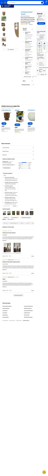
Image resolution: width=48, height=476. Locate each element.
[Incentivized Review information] (9, 253)
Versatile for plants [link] (9, 185)
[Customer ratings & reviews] (33, 159)
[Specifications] (33, 151)
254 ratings (31, 24)
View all (31, 209)
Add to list (42, 74)
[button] (15, 29)
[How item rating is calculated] (14, 164)
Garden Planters (27, 312)
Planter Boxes (5, 314)
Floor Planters (26, 314)
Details (44, 70)
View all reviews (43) (18, 295)
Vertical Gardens (5, 317)
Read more (4, 240)
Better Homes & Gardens (25, 16)
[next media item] (16, 28)
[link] (32, 213)
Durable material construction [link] (11, 182)
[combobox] (25, 2)
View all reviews (7, 167)
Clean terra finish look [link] (9, 177)
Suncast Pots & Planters (28, 306)
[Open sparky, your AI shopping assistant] (44, 472)
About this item (6, 143)
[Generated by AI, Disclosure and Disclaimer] (9, 205)
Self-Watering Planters (28, 317)
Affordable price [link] (8, 202)
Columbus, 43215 (40, 54)
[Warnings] (33, 155)
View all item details (27, 76)
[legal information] (43, 15)
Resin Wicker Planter (28, 308)
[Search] (42, 3)
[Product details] (33, 148)
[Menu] (2, 3)
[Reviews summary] (28, 24)
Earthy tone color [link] (8, 192)
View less (14, 205)
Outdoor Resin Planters (28, 310)
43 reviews (9, 162)
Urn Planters (4, 312)
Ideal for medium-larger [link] (10, 197)
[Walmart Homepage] (5, 3)
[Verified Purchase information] (14, 259)
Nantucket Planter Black (7, 306)
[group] (27, 24)
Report (32, 256)
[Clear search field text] (40, 2)
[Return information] (38, 21)
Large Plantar (5, 310)
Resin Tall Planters (5, 308)
